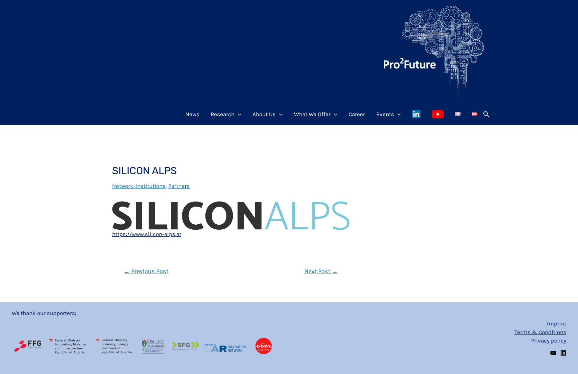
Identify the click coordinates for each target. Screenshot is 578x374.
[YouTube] (553, 353)
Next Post (321, 271)
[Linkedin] (563, 353)
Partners (179, 185)
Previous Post (146, 271)
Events (385, 114)
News (192, 114)
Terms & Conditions (540, 332)
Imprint (556, 323)
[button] (486, 114)
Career (357, 114)
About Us (264, 114)
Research (222, 114)
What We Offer (312, 114)
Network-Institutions (139, 185)
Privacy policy (548, 340)
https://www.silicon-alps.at (146, 234)
